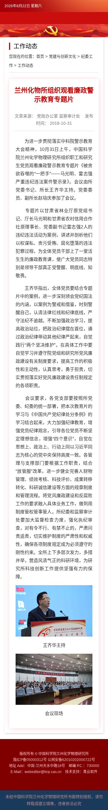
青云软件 (90, 772)
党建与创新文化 (62, 56)
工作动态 (25, 65)
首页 (40, 56)
